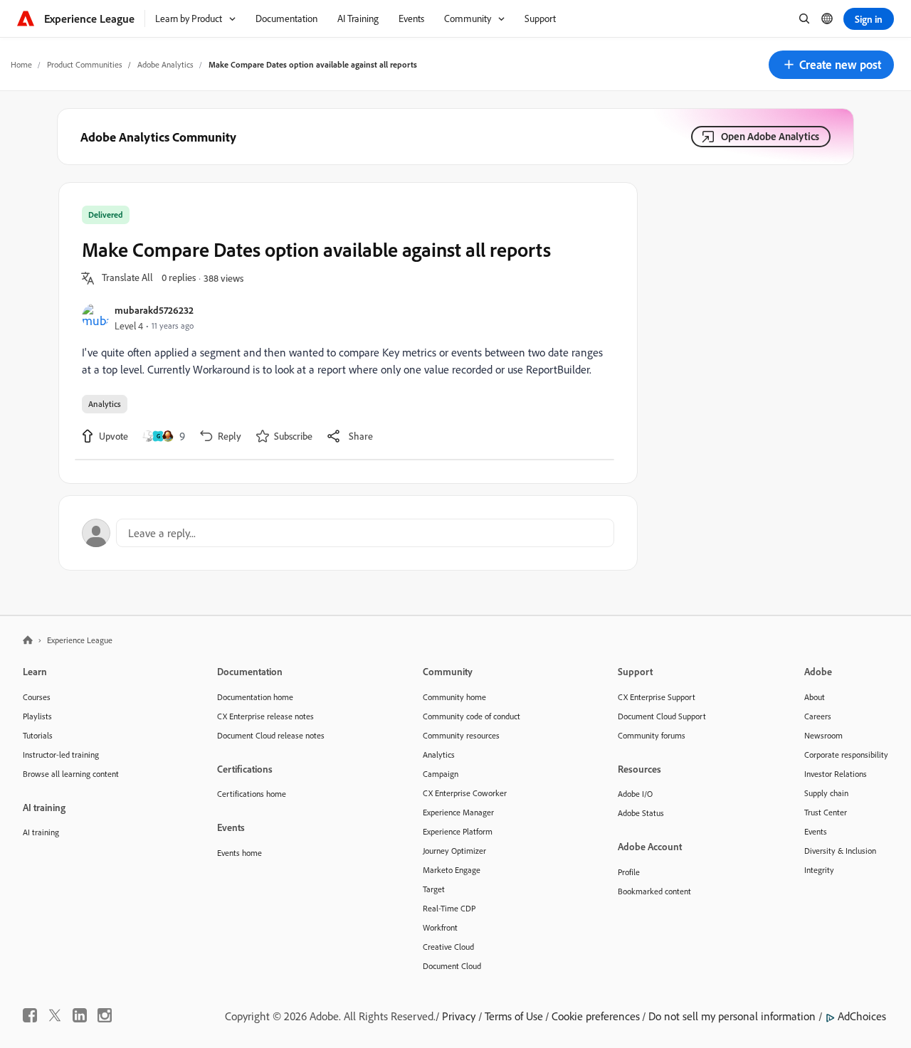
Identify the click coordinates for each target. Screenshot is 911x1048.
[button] (831, 65)
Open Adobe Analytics (770, 136)
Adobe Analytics (165, 64)
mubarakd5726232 (154, 310)
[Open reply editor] (348, 533)
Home (21, 64)
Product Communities (84, 64)
